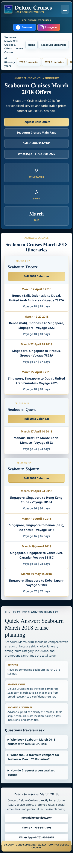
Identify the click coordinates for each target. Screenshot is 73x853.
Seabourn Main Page (53, 44)
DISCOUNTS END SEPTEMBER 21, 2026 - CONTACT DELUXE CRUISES (36, 846)
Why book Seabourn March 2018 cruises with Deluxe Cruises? (31, 742)
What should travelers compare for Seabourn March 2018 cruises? (33, 757)
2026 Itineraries (29, 62)
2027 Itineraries (54, 62)
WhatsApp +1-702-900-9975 (36, 154)
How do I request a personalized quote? (31, 773)
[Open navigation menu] (65, 9)
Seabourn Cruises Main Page (36, 132)
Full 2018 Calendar (36, 276)
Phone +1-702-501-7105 (36, 827)
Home (31, 44)
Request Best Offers (36, 122)
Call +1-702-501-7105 (36, 143)
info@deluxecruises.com (36, 818)
